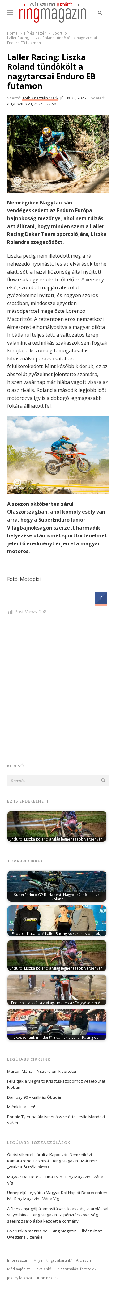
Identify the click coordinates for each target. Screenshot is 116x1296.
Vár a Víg (50, 1199)
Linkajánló (42, 1268)
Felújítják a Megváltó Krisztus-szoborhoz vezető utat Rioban (56, 1084)
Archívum (84, 1260)
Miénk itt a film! (21, 1106)
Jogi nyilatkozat (20, 1277)
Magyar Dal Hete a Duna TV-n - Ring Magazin (48, 1177)
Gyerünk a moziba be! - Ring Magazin (42, 1231)
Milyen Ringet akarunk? (52, 1260)
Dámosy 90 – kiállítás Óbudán (34, 1097)
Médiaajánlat (18, 1268)
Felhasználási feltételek (75, 1268)
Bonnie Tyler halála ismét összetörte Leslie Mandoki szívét (56, 1120)
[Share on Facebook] (101, 602)
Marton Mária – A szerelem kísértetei (41, 1071)
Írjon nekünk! (48, 1277)
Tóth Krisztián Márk (40, 98)
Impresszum (18, 1260)
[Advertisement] (58, 687)
